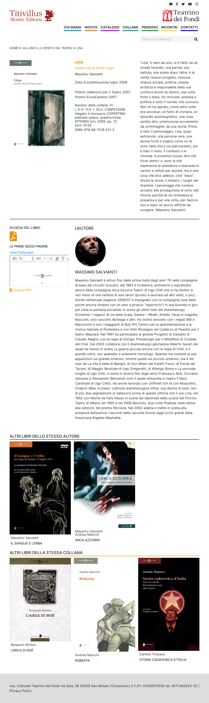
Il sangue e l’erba (26, 543)
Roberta (82, 660)
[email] (170, 4)
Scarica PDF (22, 290)
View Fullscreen (21, 252)
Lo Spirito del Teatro (55, 48)
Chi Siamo (72, 27)
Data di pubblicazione (92, 82)
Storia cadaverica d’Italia (162, 660)
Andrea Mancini (87, 534)
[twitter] (183, 4)
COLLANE (28, 48)
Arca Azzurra (87, 540)
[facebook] (177, 4)
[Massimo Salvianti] (137, 251)
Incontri (169, 27)
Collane (130, 27)
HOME (14, 48)
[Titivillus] (32, 15)
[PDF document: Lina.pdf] (39, 270)
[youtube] (190, 4)
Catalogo (110, 27)
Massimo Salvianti (96, 272)
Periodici (150, 27)
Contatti (189, 27)
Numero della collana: (91, 105)
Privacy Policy (20, 691)
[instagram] (196, 4)
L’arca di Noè (22, 650)
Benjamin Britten (23, 645)
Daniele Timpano (152, 654)
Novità (91, 27)
